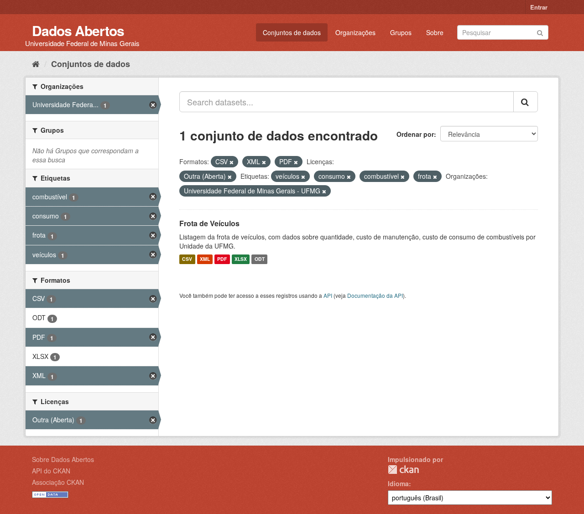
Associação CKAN (58, 482)
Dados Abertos (78, 30)
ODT (260, 259)
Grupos (401, 32)
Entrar (539, 7)
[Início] (36, 63)
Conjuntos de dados (292, 32)
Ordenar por (415, 134)
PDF (222, 259)
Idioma (398, 483)
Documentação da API (375, 295)
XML (205, 259)
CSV (187, 259)
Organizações (355, 32)
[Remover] (231, 162)
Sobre (434, 32)
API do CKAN (51, 470)
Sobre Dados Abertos (63, 459)
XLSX (241, 259)
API (327, 295)
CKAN (403, 469)
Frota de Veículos (209, 223)
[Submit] (540, 32)
